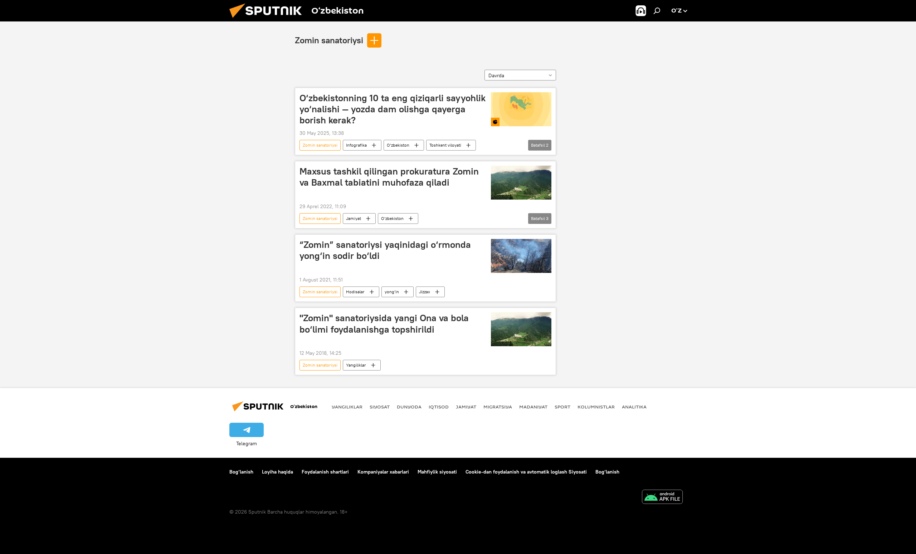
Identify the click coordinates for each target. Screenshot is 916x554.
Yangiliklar (356, 365)
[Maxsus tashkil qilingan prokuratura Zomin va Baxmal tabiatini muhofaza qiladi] (521, 183)
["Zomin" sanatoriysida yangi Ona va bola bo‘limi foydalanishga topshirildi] (521, 329)
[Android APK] (662, 498)
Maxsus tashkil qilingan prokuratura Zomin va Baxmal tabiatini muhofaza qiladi (389, 177)
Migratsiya (497, 406)
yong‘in (392, 291)
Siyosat (380, 406)
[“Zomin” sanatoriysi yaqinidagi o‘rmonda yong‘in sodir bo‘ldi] (521, 256)
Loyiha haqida (277, 472)
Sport (562, 406)
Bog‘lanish (241, 472)
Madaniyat (533, 406)
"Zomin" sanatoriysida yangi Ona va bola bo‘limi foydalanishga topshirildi (384, 323)
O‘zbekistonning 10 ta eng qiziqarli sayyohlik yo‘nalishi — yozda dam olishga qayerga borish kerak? (392, 109)
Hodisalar (355, 291)
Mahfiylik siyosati (437, 472)
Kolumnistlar (596, 406)
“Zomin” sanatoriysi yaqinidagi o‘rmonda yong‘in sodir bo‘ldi (385, 250)
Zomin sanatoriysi (329, 40)
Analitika (634, 406)
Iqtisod (439, 406)
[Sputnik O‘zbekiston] (268, 19)
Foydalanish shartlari (325, 472)
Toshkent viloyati (445, 145)
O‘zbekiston (398, 145)
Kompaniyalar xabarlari (383, 472)
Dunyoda (409, 406)
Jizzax (424, 291)
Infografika (356, 145)
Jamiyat (353, 218)
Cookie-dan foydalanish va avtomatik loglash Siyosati (526, 472)
